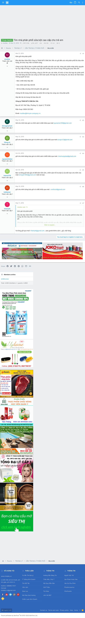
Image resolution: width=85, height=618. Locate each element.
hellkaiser (7, 192)
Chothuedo (68, 591)
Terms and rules (53, 610)
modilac (5, 43)
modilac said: (21, 207)
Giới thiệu (46, 587)
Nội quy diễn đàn (49, 583)
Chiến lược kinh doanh (29, 599)
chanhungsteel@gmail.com (67, 156)
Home (76, 610)
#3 (83, 137)
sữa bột (46, 43)
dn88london (5, 279)
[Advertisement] (42, 20)
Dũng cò (7, 142)
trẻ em (52, 43)
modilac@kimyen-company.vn (30, 113)
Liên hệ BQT (47, 595)
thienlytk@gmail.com (37, 231)
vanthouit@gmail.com (58, 189)
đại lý (58, 43)
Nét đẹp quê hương (28, 595)
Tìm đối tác (26, 583)
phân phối (34, 43)
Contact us (43, 610)
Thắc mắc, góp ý (48, 579)
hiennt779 (7, 175)
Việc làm (25, 587)
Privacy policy (64, 610)
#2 (83, 120)
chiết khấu (26, 43)
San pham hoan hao (71, 579)
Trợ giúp (46, 591)
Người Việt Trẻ (69, 575)
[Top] (80, 610)
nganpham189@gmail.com (63, 123)
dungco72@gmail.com (64, 139)
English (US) (7, 610)
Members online (9, 274)
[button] (3, 2)
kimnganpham (7, 126)
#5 (83, 170)
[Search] (79, 2)
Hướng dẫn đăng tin (50, 575)
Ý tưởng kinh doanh (28, 579)
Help (71, 610)
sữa (40, 43)
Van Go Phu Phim (69, 583)
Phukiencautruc (69, 587)
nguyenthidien (7, 159)
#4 (83, 153)
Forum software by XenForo (19, 615)
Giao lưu (25, 591)
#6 (83, 186)
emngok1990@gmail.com (27, 175)
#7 (83, 203)
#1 (83, 53)
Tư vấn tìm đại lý (27, 575)
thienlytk (7, 209)
